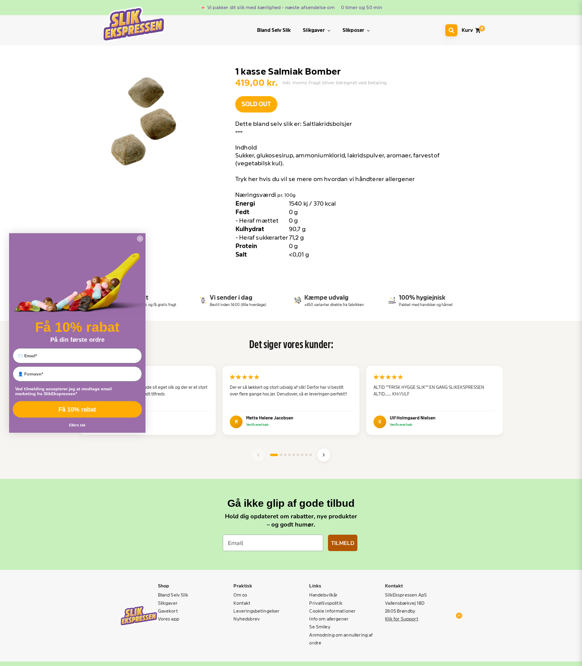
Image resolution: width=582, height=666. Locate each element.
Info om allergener (329, 619)
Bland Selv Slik (173, 595)
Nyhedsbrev (246, 619)
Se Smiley (319, 626)
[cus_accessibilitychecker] (134, 24)
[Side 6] (298, 455)
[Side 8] (306, 455)
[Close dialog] (140, 239)
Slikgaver (168, 603)
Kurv (467, 30)
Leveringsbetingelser (256, 611)
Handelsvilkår (323, 595)
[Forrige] (258, 455)
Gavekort (168, 611)
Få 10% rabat (77, 409)
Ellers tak (77, 425)
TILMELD (342, 542)
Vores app (168, 619)
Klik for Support (401, 619)
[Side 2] (281, 455)
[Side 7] (302, 455)
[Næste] (324, 455)
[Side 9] (310, 455)
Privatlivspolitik (326, 603)
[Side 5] (294, 455)
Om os (240, 595)
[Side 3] (285, 455)
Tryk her (246, 179)
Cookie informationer (332, 611)
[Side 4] (289, 455)
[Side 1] (274, 455)
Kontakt (241, 603)
